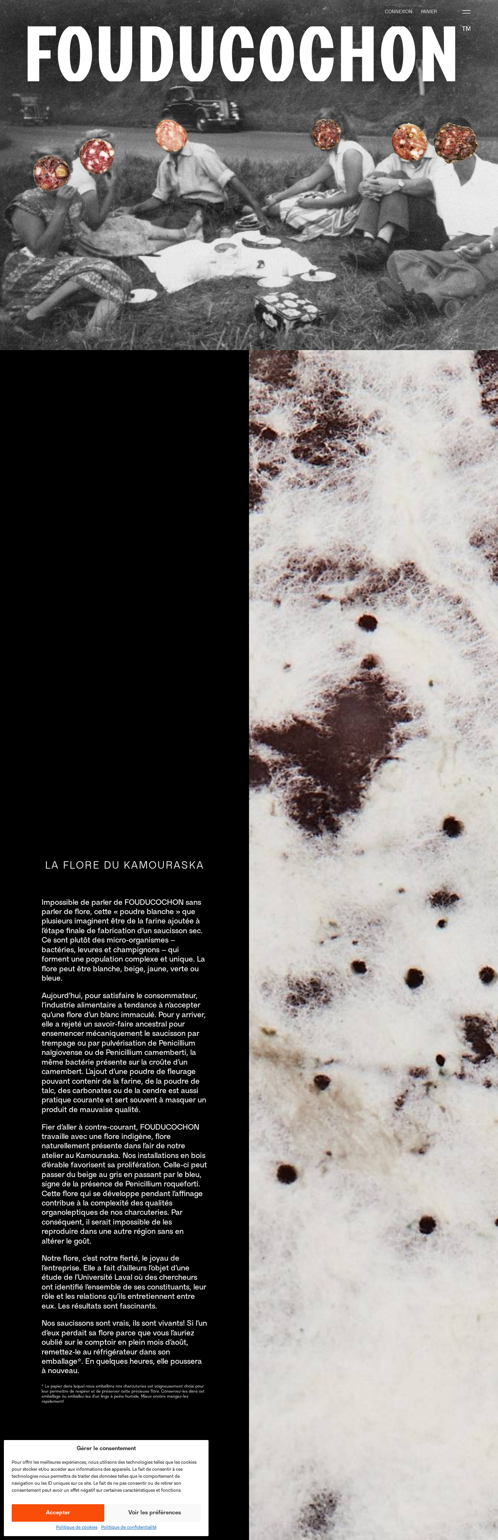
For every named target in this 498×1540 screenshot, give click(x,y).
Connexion (398, 12)
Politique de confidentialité (128, 1528)
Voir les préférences (154, 1512)
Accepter (58, 1512)
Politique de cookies (76, 1528)
